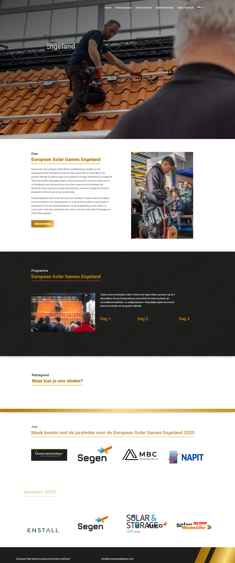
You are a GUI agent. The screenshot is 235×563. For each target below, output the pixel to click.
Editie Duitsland (144, 8)
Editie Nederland (164, 8)
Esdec (57, 559)
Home (108, 8)
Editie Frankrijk (185, 8)
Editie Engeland (123, 8)
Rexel (67, 559)
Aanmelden (42, 223)
